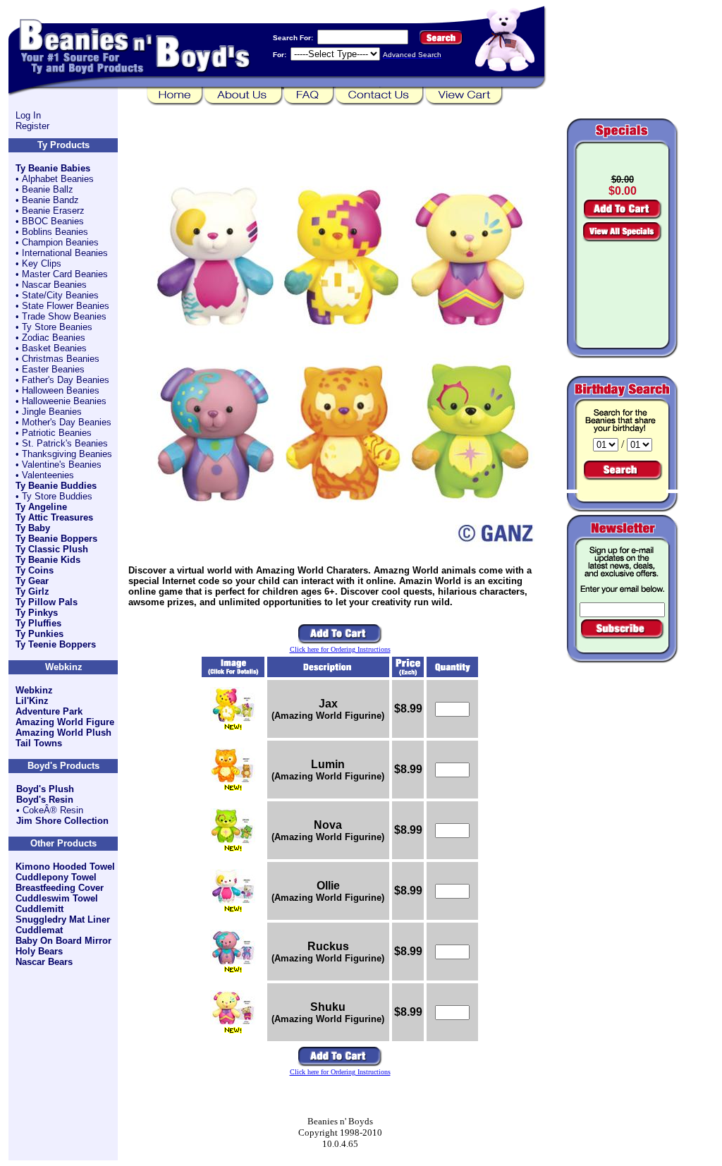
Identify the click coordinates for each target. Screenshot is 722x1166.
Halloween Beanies (60, 390)
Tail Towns (39, 743)
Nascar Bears (44, 962)
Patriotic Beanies (57, 432)
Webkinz (34, 690)
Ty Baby (33, 528)
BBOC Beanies (53, 221)
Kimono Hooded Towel (65, 866)
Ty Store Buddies (57, 496)
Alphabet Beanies (58, 179)
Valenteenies (48, 475)
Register (32, 126)
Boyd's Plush (45, 789)
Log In (28, 115)
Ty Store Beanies (57, 327)
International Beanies (65, 253)
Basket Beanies (54, 348)
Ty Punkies (39, 633)
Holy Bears (39, 951)
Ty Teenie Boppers (56, 644)
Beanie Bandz (50, 200)
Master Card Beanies (65, 274)
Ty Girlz (32, 591)
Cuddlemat (39, 930)
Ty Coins (35, 570)
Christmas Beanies (60, 358)
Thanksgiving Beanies (67, 454)
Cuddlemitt (39, 909)
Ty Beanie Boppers (56, 538)
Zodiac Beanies (53, 337)
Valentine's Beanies (62, 464)
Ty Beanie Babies (53, 168)
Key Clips (41, 263)
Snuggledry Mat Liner (63, 919)
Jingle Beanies (52, 411)
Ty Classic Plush (52, 549)
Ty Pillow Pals (47, 602)
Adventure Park (49, 711)
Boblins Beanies (55, 231)
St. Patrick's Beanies (65, 443)
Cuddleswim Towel (57, 898)
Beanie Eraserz (53, 210)
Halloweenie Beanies (64, 401)
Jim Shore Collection (62, 820)
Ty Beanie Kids (48, 559)
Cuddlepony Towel (56, 877)
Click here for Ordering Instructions (340, 649)
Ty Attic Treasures (54, 517)
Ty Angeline (41, 507)
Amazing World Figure (65, 722)
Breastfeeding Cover (60, 887)
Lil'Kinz (32, 701)
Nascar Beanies (54, 284)
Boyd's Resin (44, 799)
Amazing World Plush (63, 732)
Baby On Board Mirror (63, 940)
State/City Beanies (60, 295)
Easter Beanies (53, 369)
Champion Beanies (60, 242)
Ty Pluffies (38, 623)
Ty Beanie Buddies (56, 485)
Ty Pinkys (37, 612)
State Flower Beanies (65, 305)
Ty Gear (32, 581)
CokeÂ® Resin (53, 810)
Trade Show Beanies (64, 316)
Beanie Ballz (47, 189)
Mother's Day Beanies (66, 422)
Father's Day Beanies (65, 380)
